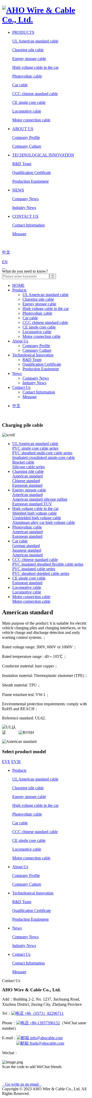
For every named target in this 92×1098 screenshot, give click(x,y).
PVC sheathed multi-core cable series (42, 453)
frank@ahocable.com (46, 1043)
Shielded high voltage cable (34, 513)
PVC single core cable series (35, 448)
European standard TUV (32, 504)
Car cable (20, 85)
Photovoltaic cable (27, 76)
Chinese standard (26, 481)
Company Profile (26, 137)
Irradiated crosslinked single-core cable (43, 457)
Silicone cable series (28, 467)
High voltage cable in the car (35, 67)
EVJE (16, 761)
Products (23, 32)
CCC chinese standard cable (35, 93)
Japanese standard (26, 550)
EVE (6, 761)
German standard (26, 545)
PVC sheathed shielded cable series (40, 573)
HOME (18, 285)
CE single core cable (28, 102)
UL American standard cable (35, 41)
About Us (22, 129)
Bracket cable (23, 462)
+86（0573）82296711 (44, 1013)
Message (19, 234)
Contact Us (25, 216)
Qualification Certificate (31, 172)
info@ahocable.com (46, 1038)
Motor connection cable (31, 120)
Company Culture (26, 146)
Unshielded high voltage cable (36, 518)
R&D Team (21, 164)
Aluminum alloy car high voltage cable (43, 522)
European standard (27, 485)
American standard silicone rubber (39, 499)
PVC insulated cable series (33, 569)
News (18, 190)
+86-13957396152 (44, 1023)
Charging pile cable (28, 50)
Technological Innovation (43, 155)
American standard (27, 476)
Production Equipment (30, 181)
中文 (16, 406)
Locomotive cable (26, 111)
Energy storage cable (29, 58)
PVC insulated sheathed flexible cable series (47, 564)
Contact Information (28, 225)
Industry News (24, 207)
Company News (25, 199)
